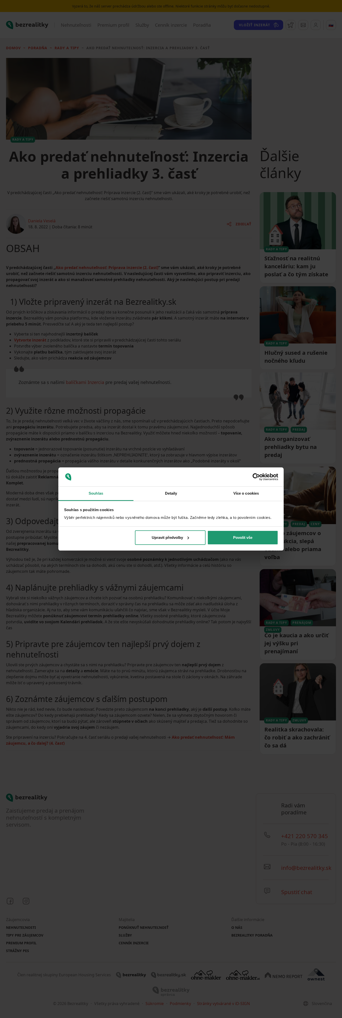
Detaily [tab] (171, 493)
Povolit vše (242, 537)
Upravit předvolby (167, 537)
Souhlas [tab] (96, 493)
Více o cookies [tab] (246, 493)
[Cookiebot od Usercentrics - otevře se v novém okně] (256, 477)
